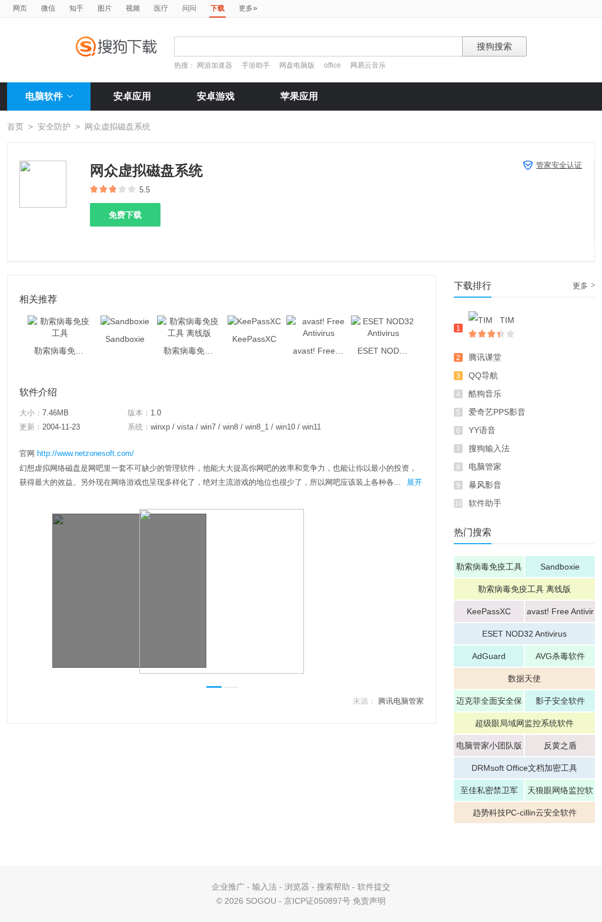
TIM (507, 320)
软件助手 (485, 503)
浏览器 (297, 886)
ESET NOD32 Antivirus (524, 633)
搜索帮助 (333, 886)
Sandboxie (560, 566)
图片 (105, 8)
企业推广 (228, 886)
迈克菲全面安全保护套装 (489, 703)
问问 (189, 8)
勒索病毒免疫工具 (489, 566)
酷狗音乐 (485, 393)
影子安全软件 (560, 700)
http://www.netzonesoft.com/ (85, 453)
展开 (414, 482)
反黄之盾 (560, 745)
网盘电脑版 (297, 65)
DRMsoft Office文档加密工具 (524, 768)
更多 (248, 7)
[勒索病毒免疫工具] (60, 321)
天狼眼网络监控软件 (560, 793)
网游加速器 (214, 65)
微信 (48, 8)
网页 (20, 8)
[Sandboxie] (125, 321)
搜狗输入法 (489, 448)
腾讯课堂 (485, 357)
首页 (15, 126)
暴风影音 (485, 485)
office (333, 65)
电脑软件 (44, 96)
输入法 (264, 886)
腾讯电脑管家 (401, 701)
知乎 (76, 8)
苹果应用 (299, 96)
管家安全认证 (559, 165)
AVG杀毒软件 (560, 656)
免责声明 (369, 901)
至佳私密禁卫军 (489, 790)
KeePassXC (489, 611)
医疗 (161, 8)
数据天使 (524, 678)
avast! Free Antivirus (560, 614)
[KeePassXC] (254, 321)
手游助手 (257, 65)
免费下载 (125, 214)
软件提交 (373, 886)
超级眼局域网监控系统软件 (524, 723)
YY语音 (482, 430)
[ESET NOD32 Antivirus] (383, 321)
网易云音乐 (368, 65)
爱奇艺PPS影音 (497, 412)
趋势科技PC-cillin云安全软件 (525, 812)
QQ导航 (483, 375)
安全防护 (54, 126)
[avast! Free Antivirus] (318, 321)
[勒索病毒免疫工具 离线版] (189, 321)
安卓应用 (132, 96)
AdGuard (489, 656)
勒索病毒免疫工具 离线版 (524, 589)
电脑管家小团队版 (489, 745)
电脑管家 (485, 466)
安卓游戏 (216, 96)
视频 (133, 8)
